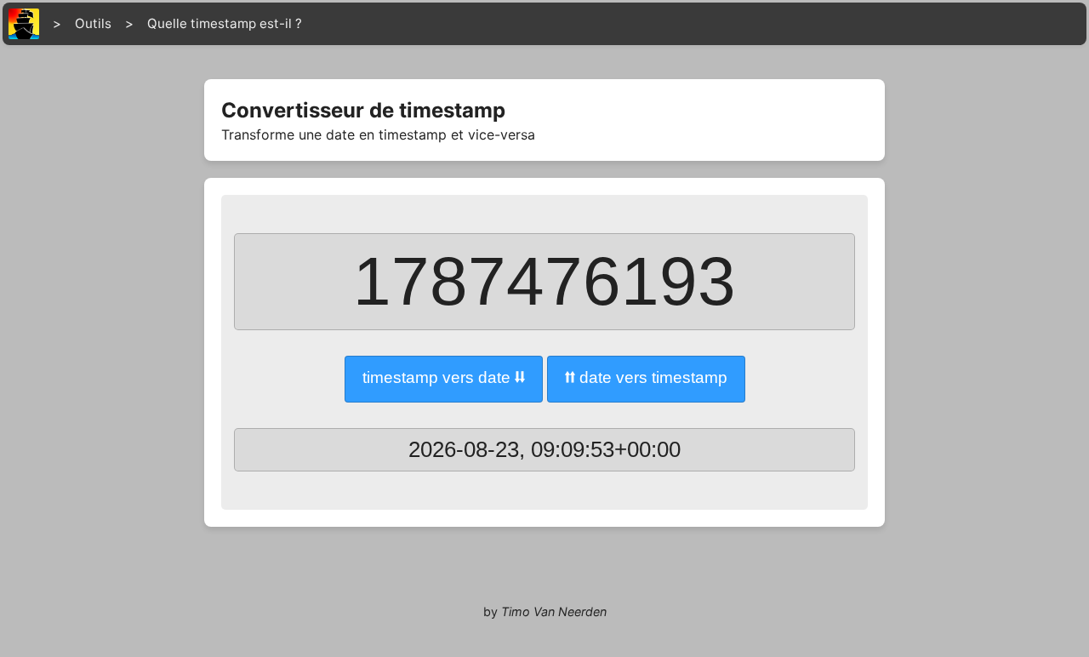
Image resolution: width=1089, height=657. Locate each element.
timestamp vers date (443, 377)
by (545, 611)
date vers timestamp (646, 377)
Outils (93, 23)
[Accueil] (24, 24)
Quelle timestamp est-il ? (224, 23)
